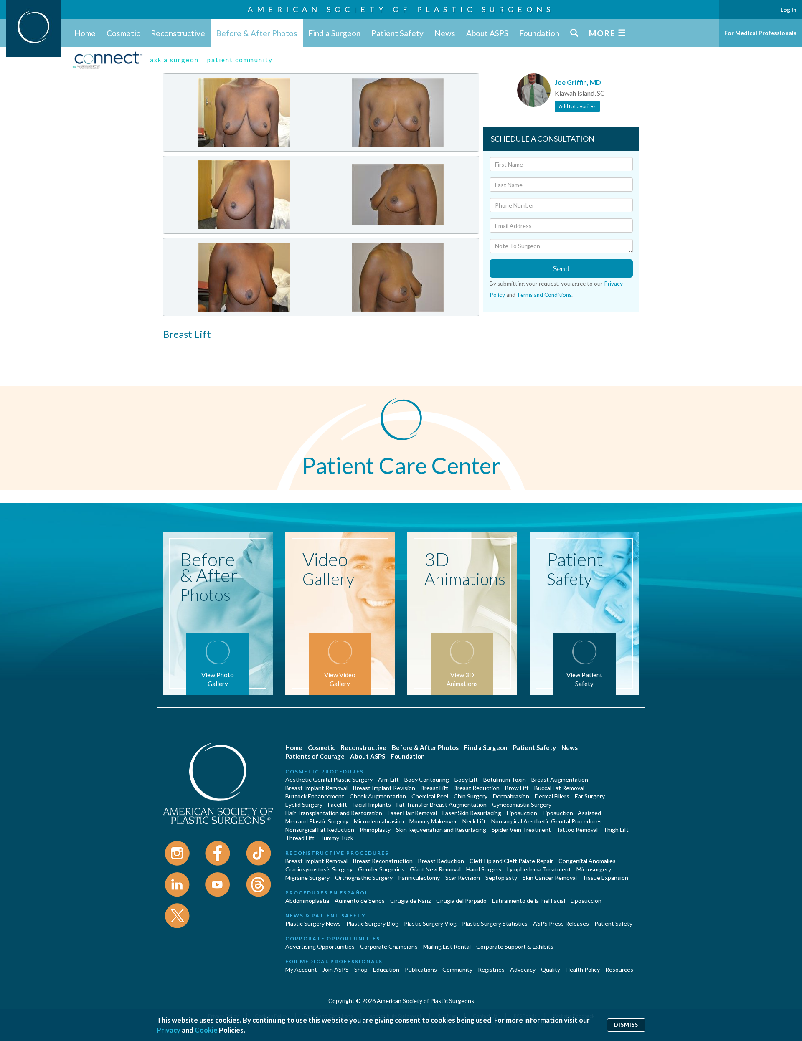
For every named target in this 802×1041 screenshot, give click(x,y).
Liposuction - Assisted (572, 812)
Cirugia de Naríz (410, 900)
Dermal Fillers (552, 796)
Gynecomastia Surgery (521, 804)
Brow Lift (517, 787)
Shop (361, 969)
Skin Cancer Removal (550, 877)
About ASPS (487, 33)
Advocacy (523, 969)
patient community (240, 59)
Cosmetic (123, 33)
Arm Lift (388, 779)
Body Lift (466, 779)
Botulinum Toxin (504, 779)
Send (561, 268)
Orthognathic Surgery (364, 877)
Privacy (168, 1030)
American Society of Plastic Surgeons (401, 9)
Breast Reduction (477, 787)
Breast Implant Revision (384, 787)
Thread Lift (300, 837)
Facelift (337, 804)
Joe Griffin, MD (578, 82)
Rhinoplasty (375, 829)
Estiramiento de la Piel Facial (528, 900)
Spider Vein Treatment (521, 829)
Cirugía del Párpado (461, 900)
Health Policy (583, 969)
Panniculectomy (419, 877)
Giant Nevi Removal (435, 869)
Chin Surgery (470, 796)
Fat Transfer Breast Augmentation (441, 804)
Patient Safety (397, 33)
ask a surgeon (174, 59)
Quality (550, 969)
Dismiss (626, 1025)
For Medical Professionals (760, 32)
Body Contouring (426, 779)
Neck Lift (474, 821)
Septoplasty (501, 877)
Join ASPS (335, 969)
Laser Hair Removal (412, 812)
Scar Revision (462, 877)
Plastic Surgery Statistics (495, 923)
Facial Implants (372, 804)
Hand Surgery (484, 869)
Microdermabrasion (379, 821)
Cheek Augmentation (378, 796)
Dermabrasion (511, 796)
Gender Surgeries (381, 869)
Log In (788, 9)
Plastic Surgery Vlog (430, 923)
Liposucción (586, 900)
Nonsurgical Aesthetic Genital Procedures (546, 821)
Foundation (539, 33)
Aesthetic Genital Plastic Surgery (329, 779)
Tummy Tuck (336, 837)
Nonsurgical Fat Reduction (319, 829)
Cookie (206, 1030)
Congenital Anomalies (587, 860)
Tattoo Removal (577, 829)
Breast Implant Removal (316, 787)
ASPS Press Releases (561, 923)
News (444, 33)
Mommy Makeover (433, 821)
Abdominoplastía (307, 900)
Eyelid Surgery (303, 804)
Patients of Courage (315, 756)
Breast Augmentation (559, 779)
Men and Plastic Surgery (316, 821)
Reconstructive (178, 33)
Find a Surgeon (334, 33)
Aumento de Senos (360, 900)
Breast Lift (434, 787)
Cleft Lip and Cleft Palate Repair (511, 860)
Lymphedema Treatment (539, 869)
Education (386, 969)
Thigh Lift (616, 829)
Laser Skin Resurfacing (471, 812)
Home (85, 33)
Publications (421, 969)
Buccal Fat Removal (559, 787)
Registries (491, 969)
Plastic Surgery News (313, 923)
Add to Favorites (577, 106)
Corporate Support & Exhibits (514, 946)
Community (457, 969)
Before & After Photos (256, 33)
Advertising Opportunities (320, 946)
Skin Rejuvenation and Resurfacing (441, 829)
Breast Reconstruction (383, 860)
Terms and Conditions (544, 294)
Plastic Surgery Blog (372, 923)
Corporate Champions (389, 946)
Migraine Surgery (307, 877)
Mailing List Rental (447, 946)
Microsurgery (593, 869)
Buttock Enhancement (314, 796)
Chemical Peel (429, 796)
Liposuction (522, 812)
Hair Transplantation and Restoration (333, 812)
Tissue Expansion (605, 877)
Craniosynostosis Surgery (319, 869)
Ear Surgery (590, 796)
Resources (619, 969)
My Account (301, 969)
